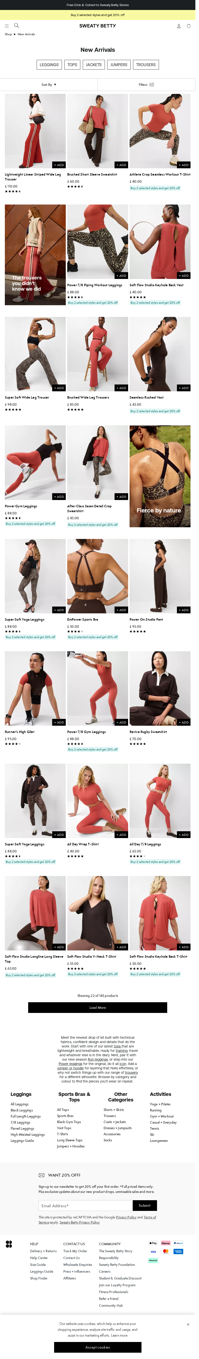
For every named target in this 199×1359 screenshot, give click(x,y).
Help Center (39, 1258)
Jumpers (118, 65)
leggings (101, 1059)
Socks (108, 1140)
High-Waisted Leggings (28, 1134)
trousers (131, 1072)
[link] (98, 28)
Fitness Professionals (113, 1292)
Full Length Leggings (26, 1116)
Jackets (94, 65)
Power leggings (70, 1064)
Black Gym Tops (69, 1122)
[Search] (16, 25)
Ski (152, 1134)
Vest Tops (64, 1128)
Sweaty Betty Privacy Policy (80, 1222)
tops (118, 1046)
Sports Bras (65, 1116)
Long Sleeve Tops (69, 1140)
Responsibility (109, 1258)
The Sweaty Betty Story (115, 1251)
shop (8, 34)
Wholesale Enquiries (77, 1264)
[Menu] (7, 26)
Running (156, 1110)
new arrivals (26, 34)
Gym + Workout (162, 1116)
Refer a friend (109, 1298)
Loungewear (159, 1140)
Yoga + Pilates (160, 1104)
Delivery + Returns (43, 1251)
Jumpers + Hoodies (70, 1146)
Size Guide (38, 1264)
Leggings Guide (22, 1140)
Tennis (154, 1128)
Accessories (112, 1134)
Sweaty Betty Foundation (117, 1264)
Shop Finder (39, 1278)
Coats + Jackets (115, 1122)
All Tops (63, 1110)
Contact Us (71, 1258)
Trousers (146, 65)
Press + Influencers (76, 1271)
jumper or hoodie (71, 1068)
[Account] (179, 26)
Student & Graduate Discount (120, 1278)
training (121, 1051)
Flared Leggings (22, 1128)
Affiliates (69, 1278)
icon (123, 1064)
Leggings (49, 65)
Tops (72, 65)
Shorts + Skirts (114, 1110)
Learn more (119, 1335)
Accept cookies (97, 1347)
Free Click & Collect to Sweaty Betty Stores (98, 5)
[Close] (188, 1324)
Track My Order (75, 1251)
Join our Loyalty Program (117, 1285)
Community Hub (111, 1305)
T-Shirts (62, 1134)
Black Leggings (22, 1110)
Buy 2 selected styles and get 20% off (97, 15)
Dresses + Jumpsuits (118, 1128)
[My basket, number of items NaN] (188, 26)
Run (91, 1059)
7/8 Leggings (20, 1122)
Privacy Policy (126, 1217)
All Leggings (19, 1104)
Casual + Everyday (163, 1122)
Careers (104, 1271)
